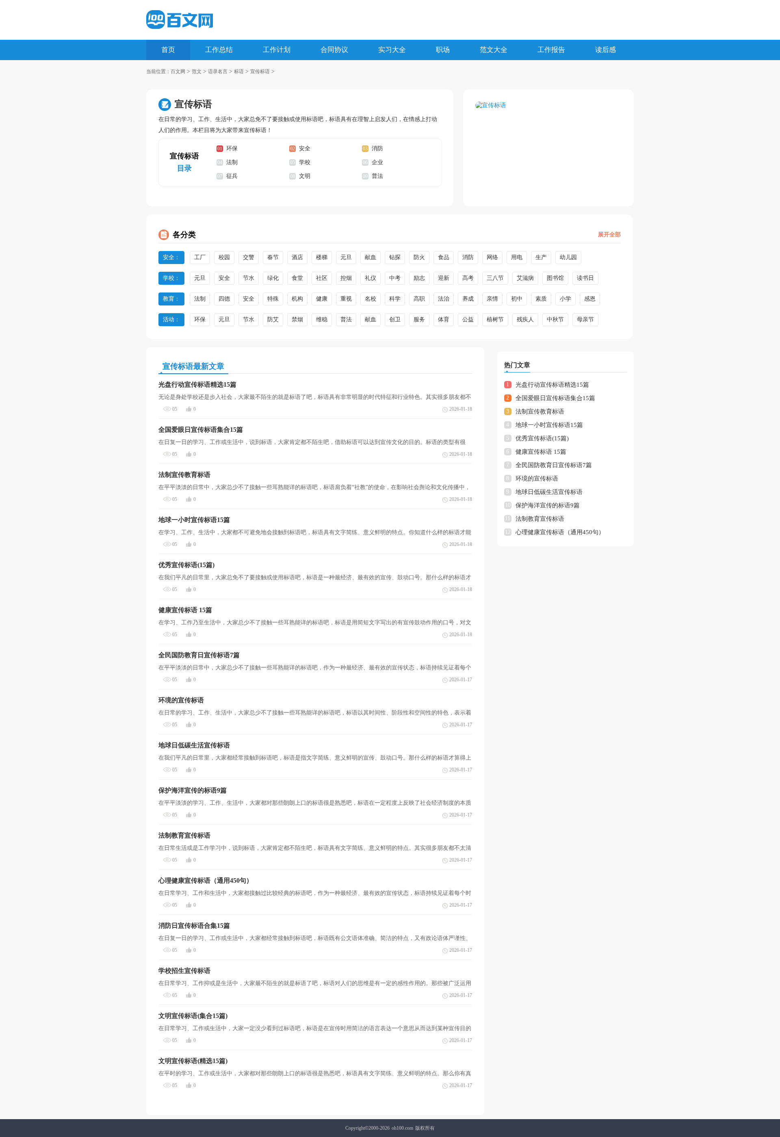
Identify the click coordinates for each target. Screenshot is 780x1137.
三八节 (495, 278)
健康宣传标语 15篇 (541, 451)
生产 (541, 257)
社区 (321, 278)
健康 (321, 299)
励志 (419, 278)
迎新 (443, 278)
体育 (443, 319)
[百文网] (179, 19)
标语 (239, 71)
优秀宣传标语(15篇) (542, 438)
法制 (232, 162)
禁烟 (297, 319)
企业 (377, 162)
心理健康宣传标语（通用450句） (560, 532)
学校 (304, 162)
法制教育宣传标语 (540, 518)
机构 (297, 299)
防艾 (273, 319)
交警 (248, 257)
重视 (346, 299)
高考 (468, 278)
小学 (565, 299)
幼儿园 (568, 257)
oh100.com (402, 1128)
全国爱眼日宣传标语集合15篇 (555, 398)
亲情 (492, 299)
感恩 (590, 299)
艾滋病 (525, 278)
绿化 (273, 278)
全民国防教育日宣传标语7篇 (554, 465)
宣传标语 (260, 71)
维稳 (321, 319)
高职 (419, 299)
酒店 (297, 257)
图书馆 (555, 278)
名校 (370, 299)
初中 (516, 299)
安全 (304, 148)
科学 (395, 299)
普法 (377, 176)
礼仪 (370, 278)
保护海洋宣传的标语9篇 (548, 505)
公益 (468, 319)
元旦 (346, 257)
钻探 (395, 257)
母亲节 (585, 319)
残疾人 (525, 319)
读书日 (585, 278)
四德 (224, 299)
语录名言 (218, 71)
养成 (468, 299)
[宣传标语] (548, 105)
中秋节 (555, 319)
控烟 (346, 278)
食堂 (297, 278)
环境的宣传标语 (537, 478)
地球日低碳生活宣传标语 (549, 492)
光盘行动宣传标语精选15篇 (552, 384)
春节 (273, 257)
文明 (304, 176)
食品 (443, 257)
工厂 (200, 257)
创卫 (395, 319)
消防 (377, 148)
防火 (419, 257)
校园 (224, 257)
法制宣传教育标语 (540, 411)
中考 (395, 278)
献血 (370, 257)
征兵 (232, 176)
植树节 (495, 319)
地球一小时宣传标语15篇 (549, 425)
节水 (248, 278)
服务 (419, 319)
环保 (232, 148)
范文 (197, 71)
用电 (516, 257)
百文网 (178, 71)
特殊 (273, 299)
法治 (443, 299)
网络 (492, 257)
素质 (541, 299)
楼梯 (321, 257)
